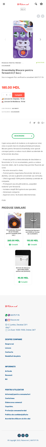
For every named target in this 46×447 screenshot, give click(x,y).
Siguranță (6, 65)
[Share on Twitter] (34, 123)
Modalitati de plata (13, 356)
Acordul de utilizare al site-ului (17, 419)
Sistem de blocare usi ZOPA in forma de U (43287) (32, 232)
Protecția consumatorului (15, 411)
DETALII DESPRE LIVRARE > (12, 81)
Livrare (8, 348)
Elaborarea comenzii (13, 402)
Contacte (9, 352)
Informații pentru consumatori (17, 394)
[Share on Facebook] (29, 123)
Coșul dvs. (9, 407)
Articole (8, 371)
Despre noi (9, 344)
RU (6, 379)
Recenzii (8, 375)
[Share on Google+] (42, 123)
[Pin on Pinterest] (38, 123)
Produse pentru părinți (11, 63)
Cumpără (18, 95)
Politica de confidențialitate (16, 415)
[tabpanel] (13, 221)
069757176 (15, 315)
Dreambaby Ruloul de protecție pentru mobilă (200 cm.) (13, 232)
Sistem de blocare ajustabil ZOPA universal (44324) (23, 269)
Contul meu (9, 398)
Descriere (19, 136)
